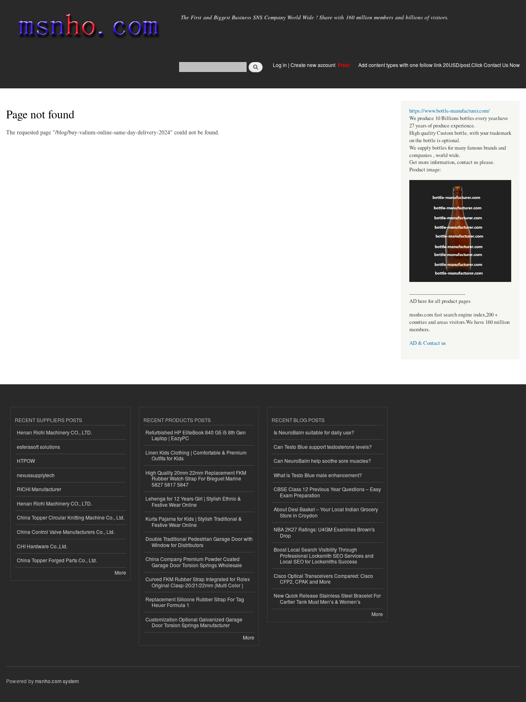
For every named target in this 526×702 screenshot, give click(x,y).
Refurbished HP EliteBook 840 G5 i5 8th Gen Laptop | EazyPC (195, 435)
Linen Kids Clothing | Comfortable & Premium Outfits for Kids (196, 455)
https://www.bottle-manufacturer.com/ (449, 110)
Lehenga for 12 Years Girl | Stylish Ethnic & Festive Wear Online (193, 501)
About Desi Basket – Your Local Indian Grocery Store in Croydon (326, 512)
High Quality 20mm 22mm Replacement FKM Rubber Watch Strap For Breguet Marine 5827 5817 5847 (195, 478)
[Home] (87, 27)
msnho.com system (57, 680)
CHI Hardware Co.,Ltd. (42, 546)
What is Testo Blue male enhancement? (318, 474)
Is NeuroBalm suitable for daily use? (314, 432)
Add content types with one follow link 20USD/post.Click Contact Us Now (439, 64)
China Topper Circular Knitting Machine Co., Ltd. (71, 517)
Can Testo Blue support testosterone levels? (323, 446)
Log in (280, 64)
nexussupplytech (36, 474)
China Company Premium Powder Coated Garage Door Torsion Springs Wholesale (193, 561)
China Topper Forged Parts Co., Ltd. (57, 560)
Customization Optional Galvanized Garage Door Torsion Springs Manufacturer (193, 622)
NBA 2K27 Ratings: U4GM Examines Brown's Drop (324, 532)
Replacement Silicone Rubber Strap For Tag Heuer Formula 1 (194, 602)
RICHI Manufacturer (39, 488)
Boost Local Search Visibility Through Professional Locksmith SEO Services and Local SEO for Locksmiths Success (324, 555)
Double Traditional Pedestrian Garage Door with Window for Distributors (199, 541)
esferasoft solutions (38, 446)
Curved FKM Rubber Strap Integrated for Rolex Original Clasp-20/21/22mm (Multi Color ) (197, 581)
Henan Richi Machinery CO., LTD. (54, 432)
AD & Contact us (427, 342)
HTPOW (26, 460)
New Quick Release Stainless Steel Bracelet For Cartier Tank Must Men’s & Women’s (327, 598)
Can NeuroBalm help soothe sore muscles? (322, 460)
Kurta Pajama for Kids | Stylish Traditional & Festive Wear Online (193, 521)
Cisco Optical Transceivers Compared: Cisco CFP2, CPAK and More (323, 578)
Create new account (314, 64)
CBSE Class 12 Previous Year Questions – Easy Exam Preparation (327, 491)
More (120, 572)
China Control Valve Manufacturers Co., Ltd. (66, 531)
